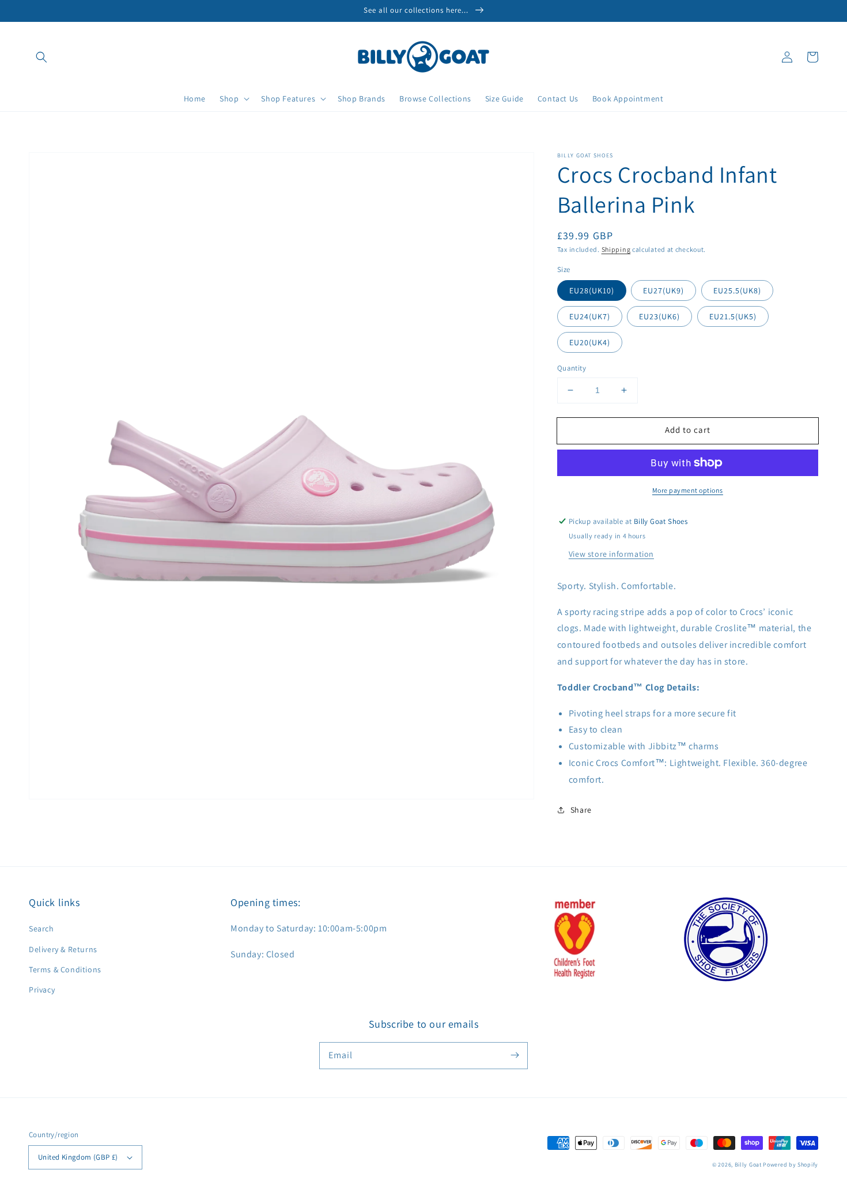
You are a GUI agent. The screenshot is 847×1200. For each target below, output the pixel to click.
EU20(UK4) (589, 342)
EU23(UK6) (659, 316)
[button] (41, 57)
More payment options (687, 490)
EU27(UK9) (663, 290)
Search (41, 928)
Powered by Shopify (790, 1164)
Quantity (571, 368)
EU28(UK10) (591, 290)
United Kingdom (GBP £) (78, 1157)
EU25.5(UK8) (737, 290)
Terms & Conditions (65, 969)
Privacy (42, 989)
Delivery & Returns (63, 949)
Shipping (616, 249)
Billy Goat (748, 1164)
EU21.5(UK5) (733, 316)
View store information (611, 554)
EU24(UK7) (589, 316)
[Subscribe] (514, 1055)
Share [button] (581, 810)
